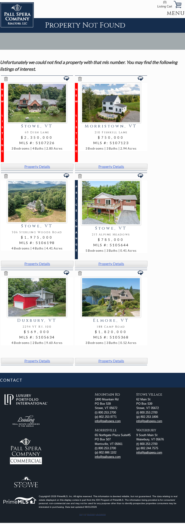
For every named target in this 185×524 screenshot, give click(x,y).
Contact (11, 380)
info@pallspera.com (108, 421)
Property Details (37, 166)
